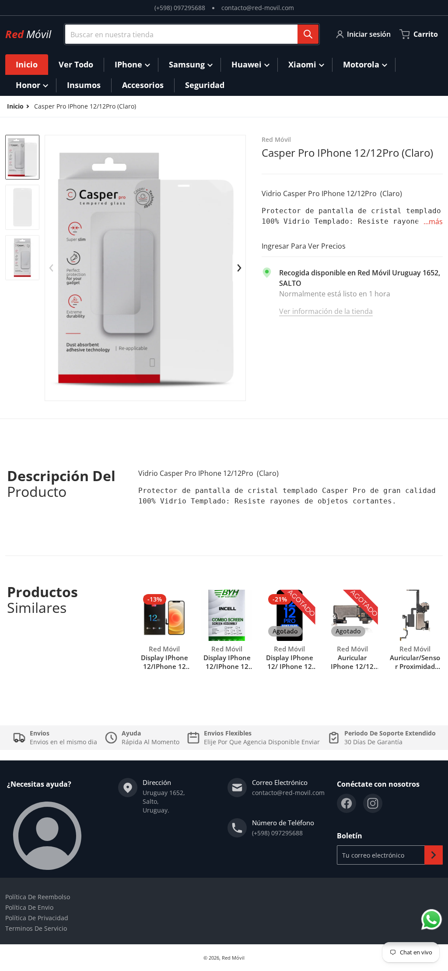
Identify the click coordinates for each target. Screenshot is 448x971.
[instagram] (372, 803)
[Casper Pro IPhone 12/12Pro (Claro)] (22, 157)
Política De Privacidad (36, 918)
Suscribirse (433, 855)
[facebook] (346, 803)
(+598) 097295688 (179, 8)
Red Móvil (233, 957)
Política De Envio (29, 907)
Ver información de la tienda (326, 311)
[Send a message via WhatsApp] (432, 920)
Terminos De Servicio (36, 928)
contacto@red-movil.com (257, 8)
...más (433, 221)
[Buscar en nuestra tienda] (308, 34)
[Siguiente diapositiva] (238, 268)
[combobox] (188, 34)
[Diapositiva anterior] (51, 268)
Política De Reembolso (37, 897)
